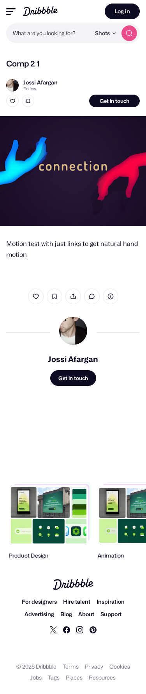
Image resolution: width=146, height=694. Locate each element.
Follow (29, 88)
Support (110, 614)
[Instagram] (79, 629)
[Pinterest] (93, 629)
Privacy (94, 666)
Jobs (36, 677)
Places (74, 677)
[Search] (129, 33)
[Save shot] (28, 101)
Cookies (119, 666)
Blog (66, 614)
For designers (39, 601)
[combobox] (48, 33)
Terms (71, 666)
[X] (53, 629)
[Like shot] (12, 101)
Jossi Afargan (40, 82)
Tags (54, 677)
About (86, 614)
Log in (122, 11)
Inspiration (111, 601)
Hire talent (76, 601)
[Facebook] (66, 629)
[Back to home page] (40, 11)
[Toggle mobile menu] (11, 11)
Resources (102, 677)
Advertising (39, 614)
